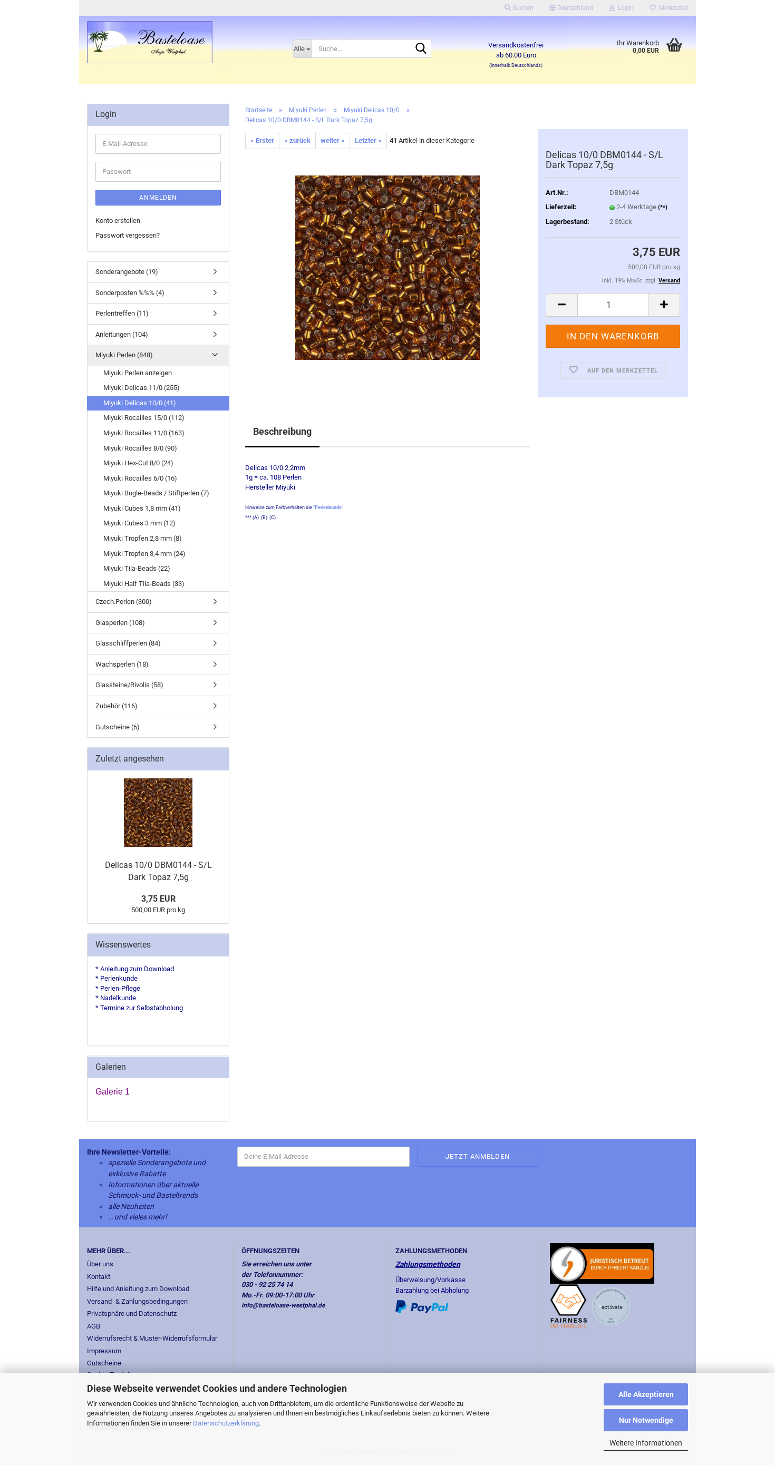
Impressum (104, 1351)
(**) (662, 207)
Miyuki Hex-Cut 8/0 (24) (138, 463)
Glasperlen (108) (120, 623)
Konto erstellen (117, 220)
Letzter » (368, 140)
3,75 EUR (158, 899)
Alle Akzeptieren (646, 1394)
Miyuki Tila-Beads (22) (136, 568)
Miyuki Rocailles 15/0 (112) (144, 418)
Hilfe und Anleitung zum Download (138, 1289)
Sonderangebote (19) (126, 272)
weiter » (333, 140)
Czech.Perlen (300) (123, 601)
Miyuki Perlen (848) (124, 355)
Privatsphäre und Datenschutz (132, 1313)
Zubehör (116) (116, 706)
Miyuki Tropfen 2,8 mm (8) (142, 538)
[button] (571, 8)
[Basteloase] (182, 42)
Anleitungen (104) (121, 334)
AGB (93, 1326)
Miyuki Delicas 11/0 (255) (141, 388)
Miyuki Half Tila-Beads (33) (144, 584)
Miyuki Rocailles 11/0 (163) (144, 433)
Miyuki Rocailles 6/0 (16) (140, 478)
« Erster (262, 140)
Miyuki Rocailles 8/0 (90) (140, 448)
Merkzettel (672, 8)
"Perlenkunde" (328, 507)
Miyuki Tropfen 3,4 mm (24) (144, 554)
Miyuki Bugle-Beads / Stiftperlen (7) (156, 493)
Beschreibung (282, 431)
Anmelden (158, 197)
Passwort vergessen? (127, 235)
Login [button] (624, 8)
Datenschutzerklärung (226, 1423)
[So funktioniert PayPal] (421, 1306)
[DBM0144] (387, 267)
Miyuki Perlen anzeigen (137, 373)
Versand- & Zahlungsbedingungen (137, 1301)
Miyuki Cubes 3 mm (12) (139, 523)
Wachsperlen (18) (122, 664)
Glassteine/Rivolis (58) (129, 685)
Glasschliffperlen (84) (128, 643)
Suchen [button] (522, 8)
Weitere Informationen (645, 1443)
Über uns (100, 1264)
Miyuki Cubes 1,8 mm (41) (142, 508)
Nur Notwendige (646, 1420)
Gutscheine (104, 1363)
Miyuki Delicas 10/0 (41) (139, 403)
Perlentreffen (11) (122, 313)
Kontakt (98, 1277)
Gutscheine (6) (117, 727)
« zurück (297, 140)
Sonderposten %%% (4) (129, 293)
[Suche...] (421, 49)
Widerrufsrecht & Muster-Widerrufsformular (152, 1338)
